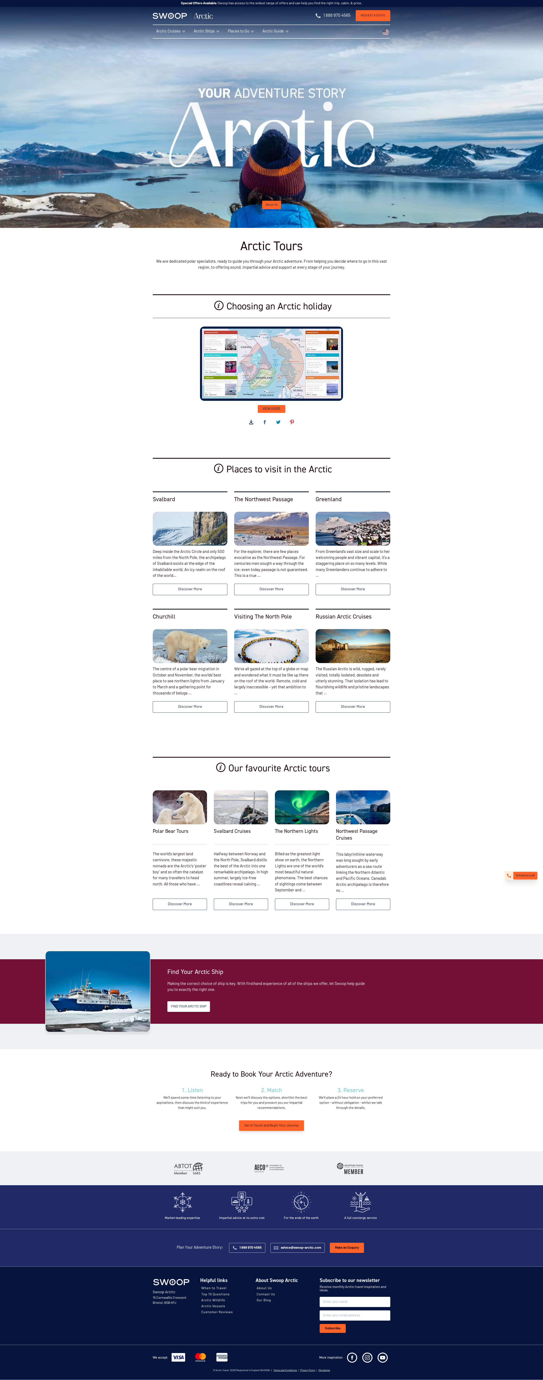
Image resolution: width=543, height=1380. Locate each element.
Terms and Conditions (285, 1370)
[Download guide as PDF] (251, 422)
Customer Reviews (217, 1312)
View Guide (271, 409)
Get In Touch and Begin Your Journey (271, 1125)
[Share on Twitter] (278, 422)
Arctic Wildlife (213, 1300)
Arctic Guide (273, 31)
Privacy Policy (307, 1370)
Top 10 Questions (215, 1294)
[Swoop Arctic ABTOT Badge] (188, 1168)
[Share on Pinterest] (292, 422)
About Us (272, 204)
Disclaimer (324, 1370)
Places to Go (238, 31)
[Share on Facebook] (265, 422)
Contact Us (266, 1294)
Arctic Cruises (168, 31)
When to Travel (214, 1288)
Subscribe (332, 1328)
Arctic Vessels (213, 1306)
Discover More (190, 589)
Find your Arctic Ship (188, 1006)
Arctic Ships (204, 31)
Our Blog (264, 1300)
